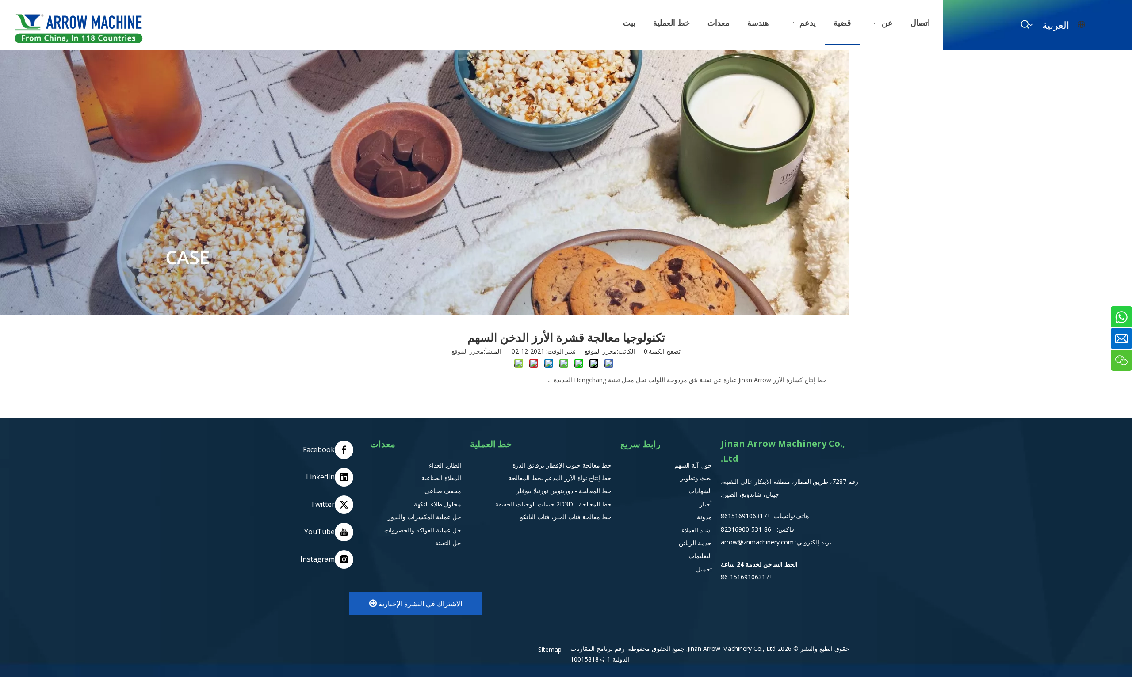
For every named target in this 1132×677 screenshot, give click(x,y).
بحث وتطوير (696, 478)
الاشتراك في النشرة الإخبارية (419, 604)
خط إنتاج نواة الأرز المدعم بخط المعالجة (560, 478)
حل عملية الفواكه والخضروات (422, 530)
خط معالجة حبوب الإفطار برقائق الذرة (562, 465)
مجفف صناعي (442, 491)
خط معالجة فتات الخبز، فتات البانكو (566, 517)
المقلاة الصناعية (441, 478)
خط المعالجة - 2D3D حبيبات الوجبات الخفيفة (553, 504)
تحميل (704, 569)
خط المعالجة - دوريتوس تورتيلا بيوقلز (564, 491)
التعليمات (700, 555)
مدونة (704, 517)
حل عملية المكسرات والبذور (424, 517)
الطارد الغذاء (445, 465)
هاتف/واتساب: (790, 516)
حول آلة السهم (693, 465)
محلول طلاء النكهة (437, 504)
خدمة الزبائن (695, 543)
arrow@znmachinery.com (757, 542)
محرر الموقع (467, 351)
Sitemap (550, 649)
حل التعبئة (448, 543)
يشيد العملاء (696, 530)
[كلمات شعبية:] (1025, 25)
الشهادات (700, 491)
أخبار (706, 504)
